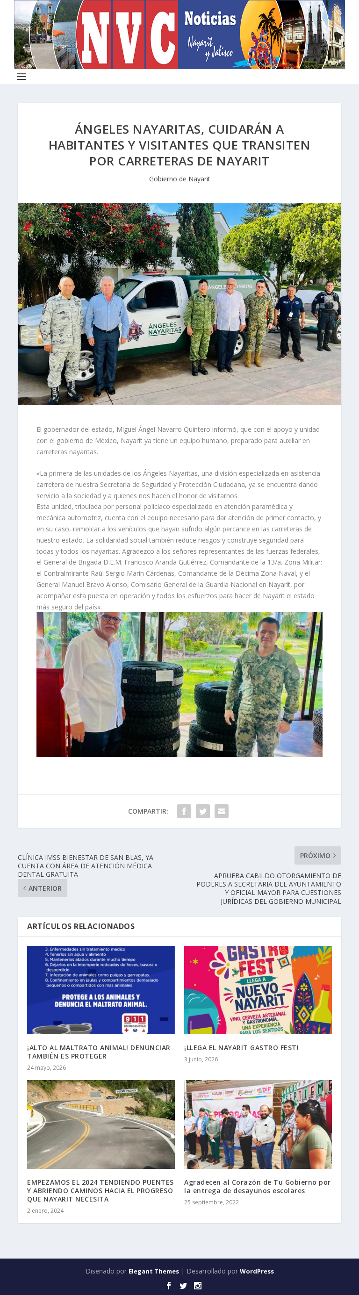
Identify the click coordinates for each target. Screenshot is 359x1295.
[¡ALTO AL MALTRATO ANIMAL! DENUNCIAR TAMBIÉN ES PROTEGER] (101, 990)
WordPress (257, 1271)
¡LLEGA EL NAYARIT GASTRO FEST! (241, 1047)
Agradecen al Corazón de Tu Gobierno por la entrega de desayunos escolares (257, 1186)
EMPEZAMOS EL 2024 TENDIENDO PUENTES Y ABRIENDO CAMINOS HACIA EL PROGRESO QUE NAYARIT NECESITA (100, 1190)
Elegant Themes (154, 1271)
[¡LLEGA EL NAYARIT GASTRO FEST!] (258, 990)
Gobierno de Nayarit (179, 178)
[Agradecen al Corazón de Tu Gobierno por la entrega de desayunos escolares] (258, 1124)
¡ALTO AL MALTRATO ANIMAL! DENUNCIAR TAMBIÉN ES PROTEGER (99, 1051)
